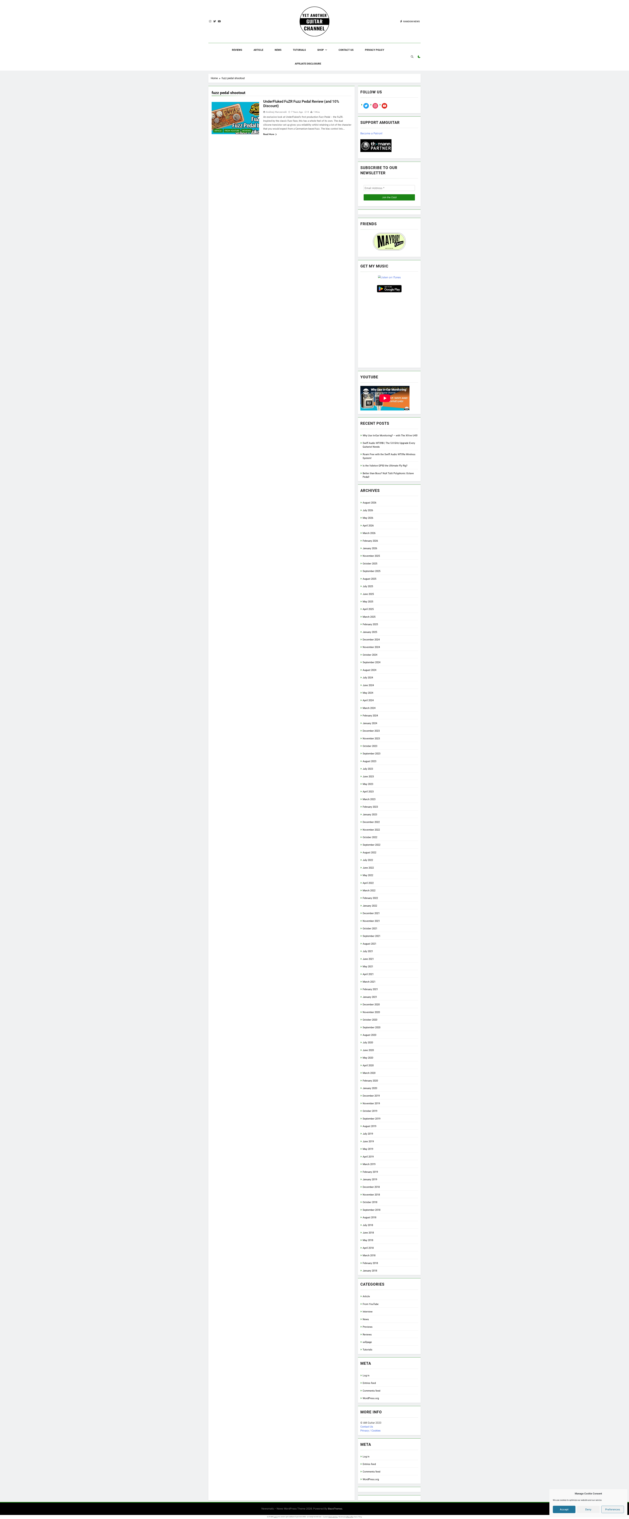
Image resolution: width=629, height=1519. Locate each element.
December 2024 (371, 639)
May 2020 (368, 1057)
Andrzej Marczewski (276, 112)
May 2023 (368, 784)
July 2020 (368, 1042)
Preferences (612, 1509)
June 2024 (368, 685)
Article (258, 49)
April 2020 (368, 1065)
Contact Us (346, 49)
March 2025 (369, 616)
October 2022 (370, 837)
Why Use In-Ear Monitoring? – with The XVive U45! (390, 435)
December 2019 (371, 1095)
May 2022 (368, 875)
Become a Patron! (371, 133)
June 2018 (368, 1232)
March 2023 (369, 799)
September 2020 (371, 1027)
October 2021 (370, 928)
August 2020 (369, 1035)
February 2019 (370, 1171)
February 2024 (370, 715)
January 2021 (370, 997)
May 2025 (368, 601)
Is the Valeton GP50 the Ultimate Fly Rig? (385, 465)
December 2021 (371, 913)
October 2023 (370, 746)
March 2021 (369, 981)
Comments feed (371, 1390)
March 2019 (369, 1164)
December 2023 (371, 730)
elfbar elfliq (349, 1517)
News (278, 49)
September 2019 (371, 1118)
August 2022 (369, 852)
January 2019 (370, 1179)
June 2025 (368, 594)
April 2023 (368, 791)
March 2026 (369, 533)
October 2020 (370, 1019)
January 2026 (370, 548)
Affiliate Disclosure (308, 63)
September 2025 (371, 571)
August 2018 (369, 1217)
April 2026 (368, 525)
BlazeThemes (335, 1508)
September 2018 (371, 1209)
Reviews (237, 49)
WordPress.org (371, 1398)
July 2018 (368, 1225)
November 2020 (371, 1012)
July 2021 (368, 951)
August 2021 (369, 943)
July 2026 (368, 510)
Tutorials (299, 49)
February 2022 (370, 898)
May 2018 (368, 1240)
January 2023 (370, 814)
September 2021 (371, 936)
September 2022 (371, 844)
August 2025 (369, 578)
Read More (268, 134)
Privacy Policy (374, 49)
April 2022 (368, 883)
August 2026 (369, 502)
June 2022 (368, 867)
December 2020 (371, 1004)
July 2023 (368, 768)
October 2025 (370, 563)
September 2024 (371, 662)
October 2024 (370, 654)
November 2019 (371, 1103)
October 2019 (370, 1111)
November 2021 (371, 921)
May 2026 (368, 517)
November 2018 (371, 1194)
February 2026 (370, 540)
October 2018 (370, 1202)
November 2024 (371, 647)
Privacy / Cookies (370, 1430)
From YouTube (232, 130)
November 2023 (371, 738)
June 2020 (368, 1050)
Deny (588, 1509)
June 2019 (368, 1141)
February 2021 (370, 989)
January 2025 (370, 632)
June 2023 (368, 776)
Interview (367, 1311)
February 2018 (370, 1263)
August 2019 (369, 1126)
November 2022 (371, 829)
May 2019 (368, 1149)
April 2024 (368, 700)
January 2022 (370, 905)
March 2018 (369, 1255)
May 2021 (368, 966)
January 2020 (370, 1088)
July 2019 (368, 1133)
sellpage (367, 1342)
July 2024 (368, 677)
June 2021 (368, 959)
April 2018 (368, 1247)
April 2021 (368, 974)
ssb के (276, 1517)
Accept (564, 1509)
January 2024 (370, 723)
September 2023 (371, 753)
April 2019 (368, 1156)
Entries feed (369, 1383)
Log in (366, 1375)
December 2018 (371, 1187)
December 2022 (371, 822)
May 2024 (368, 692)
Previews (367, 1326)
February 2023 (370, 806)
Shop (320, 49)
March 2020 (369, 1073)
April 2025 (368, 609)
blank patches (333, 1517)
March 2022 (369, 890)
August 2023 (369, 761)
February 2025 (370, 624)
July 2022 (368, 860)
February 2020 (370, 1080)
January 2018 (370, 1270)
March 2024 (369, 708)
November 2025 (371, 555)
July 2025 (368, 586)
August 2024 (369, 670)
